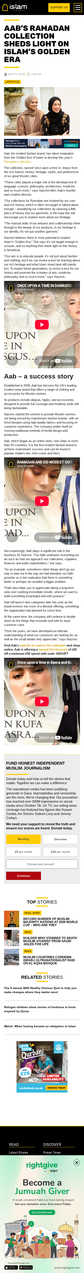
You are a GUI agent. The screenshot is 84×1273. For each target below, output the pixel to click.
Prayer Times (52, 1152)
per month (23, 851)
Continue (23, 875)
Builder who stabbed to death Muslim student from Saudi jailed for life (50, 941)
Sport (36, 913)
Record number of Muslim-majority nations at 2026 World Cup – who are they (50, 922)
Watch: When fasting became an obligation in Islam (40, 1026)
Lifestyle (12, 81)
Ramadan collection (17, 161)
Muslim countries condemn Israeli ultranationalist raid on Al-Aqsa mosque (49, 960)
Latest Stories (18, 1152)
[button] (76, 1162)
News (27, 913)
